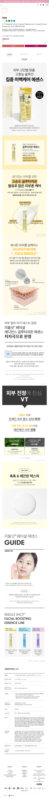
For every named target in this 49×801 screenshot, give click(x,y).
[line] (7, 21)
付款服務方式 (24, 771)
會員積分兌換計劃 (9, 776)
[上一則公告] (1, 1)
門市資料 (10, 773)
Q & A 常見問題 (10, 771)
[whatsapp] (12, 21)
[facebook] (9, 21)
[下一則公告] (47, 1)
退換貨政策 (24, 773)
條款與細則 (24, 776)
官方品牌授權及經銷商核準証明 (10, 775)
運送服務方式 (24, 770)
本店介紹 (10, 770)
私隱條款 (24, 775)
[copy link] (14, 21)
